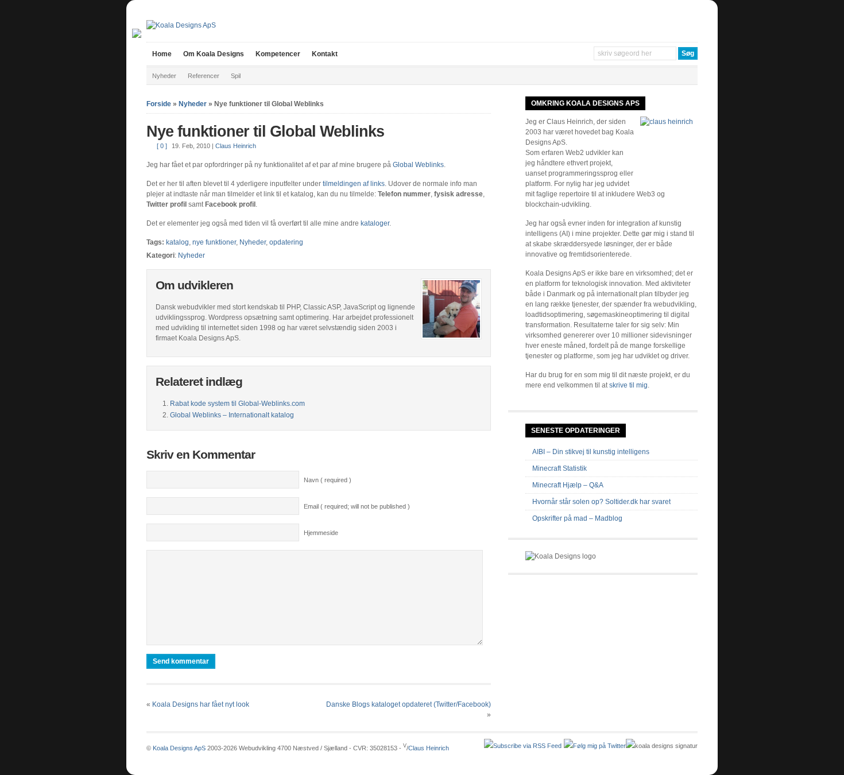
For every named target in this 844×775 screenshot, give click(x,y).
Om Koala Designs (213, 54)
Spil (236, 75)
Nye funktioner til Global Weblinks (265, 131)
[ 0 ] (162, 145)
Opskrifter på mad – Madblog (577, 518)
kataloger (375, 223)
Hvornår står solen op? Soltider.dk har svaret (601, 502)
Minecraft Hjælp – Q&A (567, 485)
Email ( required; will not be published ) (357, 506)
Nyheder (164, 75)
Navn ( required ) (327, 479)
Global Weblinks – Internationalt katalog (232, 415)
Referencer (203, 75)
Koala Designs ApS (179, 748)
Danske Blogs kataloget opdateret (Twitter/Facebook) (408, 704)
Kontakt (325, 54)
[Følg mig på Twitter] (595, 746)
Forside (158, 104)
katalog (177, 242)
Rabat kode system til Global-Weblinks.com (237, 404)
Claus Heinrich (235, 145)
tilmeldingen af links (354, 184)
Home (162, 54)
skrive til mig (628, 385)
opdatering (286, 242)
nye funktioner (214, 242)
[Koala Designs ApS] (181, 25)
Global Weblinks (418, 165)
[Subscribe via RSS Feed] (523, 746)
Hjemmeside (321, 532)
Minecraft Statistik (559, 468)
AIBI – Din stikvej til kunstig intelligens (590, 452)
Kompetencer (277, 54)
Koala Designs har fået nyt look (200, 704)
